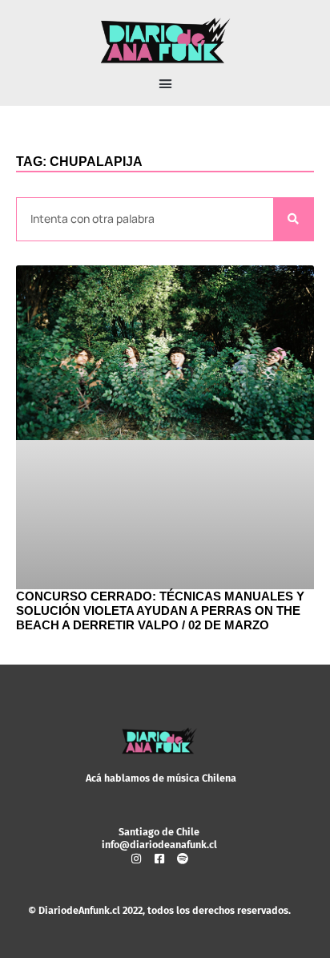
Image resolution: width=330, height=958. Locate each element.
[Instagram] (136, 858)
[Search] (293, 219)
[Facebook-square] (159, 858)
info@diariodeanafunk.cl (159, 845)
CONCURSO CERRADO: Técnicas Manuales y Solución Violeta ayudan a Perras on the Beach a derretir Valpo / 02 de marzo (160, 610)
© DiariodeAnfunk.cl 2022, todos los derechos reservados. (159, 910)
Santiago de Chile (159, 832)
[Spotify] (182, 858)
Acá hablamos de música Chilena (161, 778)
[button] (165, 84)
